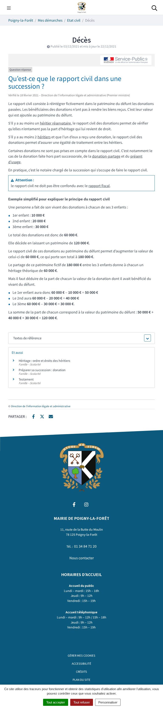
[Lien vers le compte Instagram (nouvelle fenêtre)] (86, 503)
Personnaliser (107, 702)
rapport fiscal (99, 185)
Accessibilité (81, 663)
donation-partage (106, 156)
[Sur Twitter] (42, 416)
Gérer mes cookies (81, 655)
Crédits (81, 672)
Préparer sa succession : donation (42, 370)
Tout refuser (81, 702)
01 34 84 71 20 (85, 546)
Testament (26, 379)
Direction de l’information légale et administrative (40, 406)
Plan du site (81, 680)
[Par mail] (50, 416)
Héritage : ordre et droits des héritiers (44, 360)
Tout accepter (55, 702)
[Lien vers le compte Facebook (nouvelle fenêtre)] (74, 503)
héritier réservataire (55, 123)
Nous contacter (81, 557)
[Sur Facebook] (33, 416)
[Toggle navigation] (8, 7)
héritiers (44, 136)
